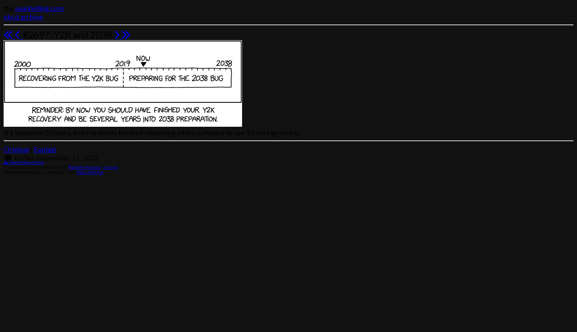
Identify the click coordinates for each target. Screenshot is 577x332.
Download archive (26, 162)
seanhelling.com (39, 8)
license (110, 167)
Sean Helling (90, 172)
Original (16, 149)
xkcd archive (23, 16)
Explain (45, 149)
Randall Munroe (85, 167)
